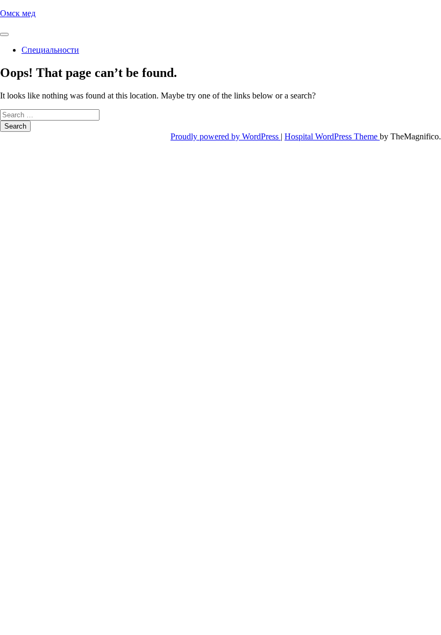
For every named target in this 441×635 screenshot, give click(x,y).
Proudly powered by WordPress (225, 136)
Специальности (50, 49)
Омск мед (17, 13)
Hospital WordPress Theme (332, 136)
